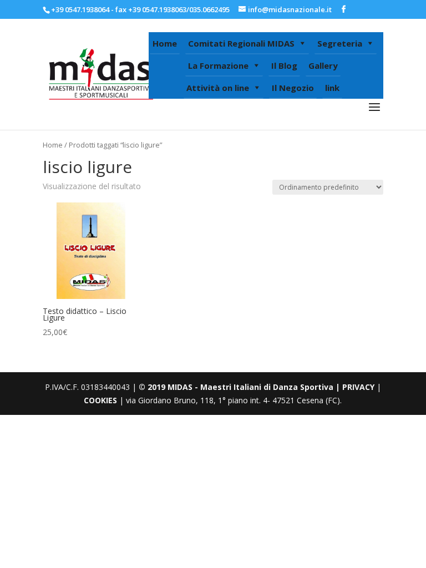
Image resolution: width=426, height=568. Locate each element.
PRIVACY (358, 387)
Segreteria (339, 43)
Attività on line (217, 87)
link (332, 87)
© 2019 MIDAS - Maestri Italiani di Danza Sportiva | (240, 387)
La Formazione (218, 65)
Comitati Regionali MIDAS (241, 43)
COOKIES (100, 400)
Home (165, 43)
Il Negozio (293, 87)
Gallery (323, 65)
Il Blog (284, 65)
